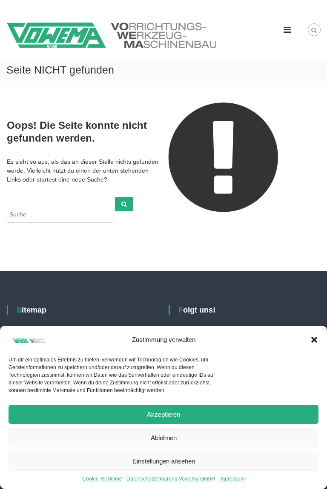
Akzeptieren (163, 414)
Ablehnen (164, 437)
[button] (314, 339)
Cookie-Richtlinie (102, 479)
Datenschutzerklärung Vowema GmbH (170, 479)
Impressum (232, 479)
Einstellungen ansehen (163, 461)
